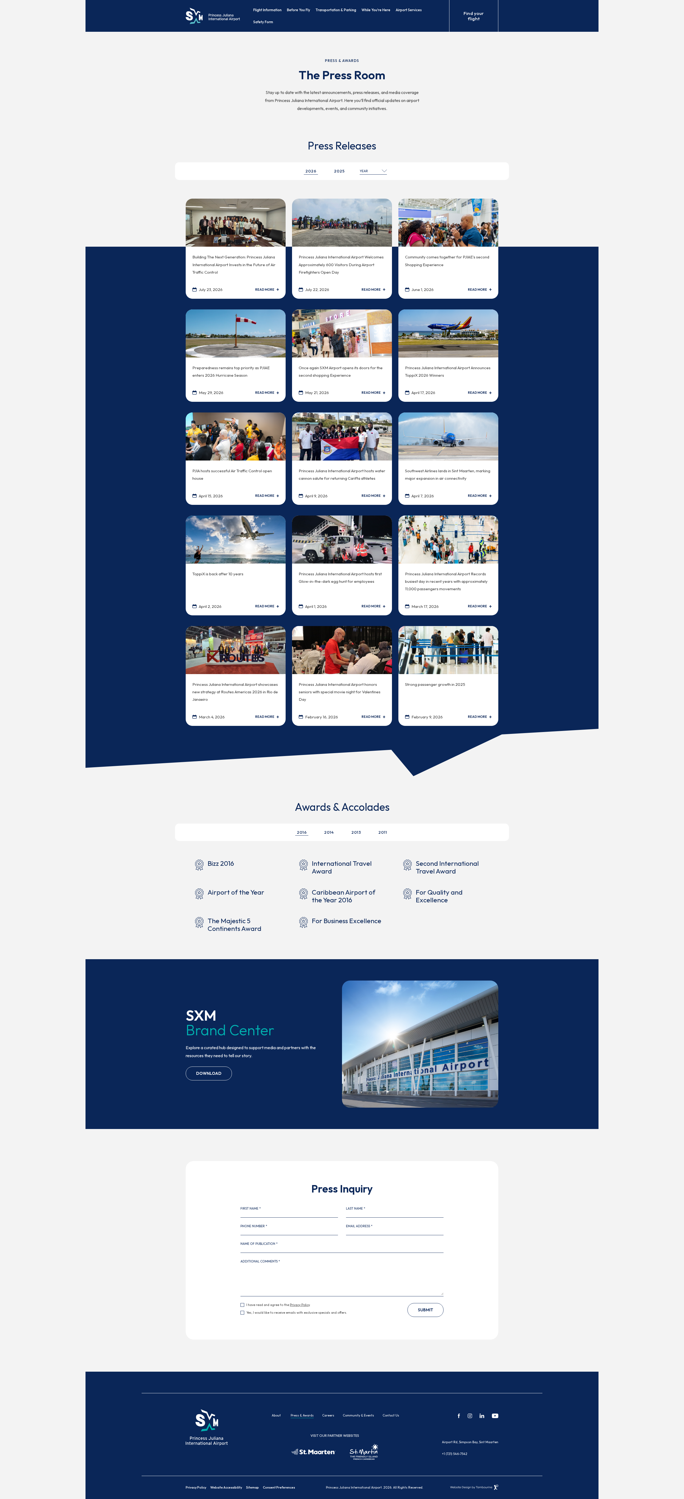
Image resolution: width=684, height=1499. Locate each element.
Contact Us (391, 1415)
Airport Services (409, 10)
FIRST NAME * (250, 1208)
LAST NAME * (355, 1208)
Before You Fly (298, 10)
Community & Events (358, 1415)
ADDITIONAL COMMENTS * (260, 1261)
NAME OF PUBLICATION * (259, 1244)
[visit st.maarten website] (314, 1452)
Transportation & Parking (336, 10)
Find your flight (474, 15)
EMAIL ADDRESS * (359, 1226)
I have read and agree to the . (278, 1305)
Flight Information (267, 10)
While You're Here (376, 10)
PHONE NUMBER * (253, 1226)
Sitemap (252, 1487)
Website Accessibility (226, 1487)
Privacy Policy (300, 1305)
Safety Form (263, 22)
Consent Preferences (279, 1487)
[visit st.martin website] (364, 1452)
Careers (328, 1415)
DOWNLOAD (208, 1071)
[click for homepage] (207, 1427)
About (276, 1415)
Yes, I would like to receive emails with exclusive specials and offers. (296, 1313)
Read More (264, 289)
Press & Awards (302, 1415)
